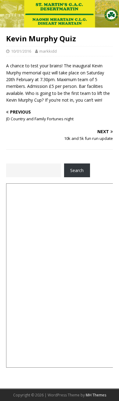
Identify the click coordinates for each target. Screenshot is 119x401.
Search (77, 170)
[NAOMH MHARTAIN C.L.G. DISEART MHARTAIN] (59, 24)
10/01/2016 (21, 51)
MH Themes (96, 395)
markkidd (48, 51)
